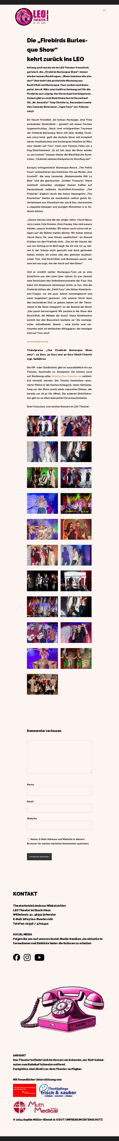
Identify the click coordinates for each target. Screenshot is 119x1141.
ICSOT (60, 1119)
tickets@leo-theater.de (67, 376)
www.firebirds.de (37, 341)
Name (31, 784)
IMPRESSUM (74, 1119)
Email (31, 801)
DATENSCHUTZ (92, 1119)
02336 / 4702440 (36, 923)
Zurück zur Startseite (31, 16)
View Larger (43, 423)
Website (32, 818)
